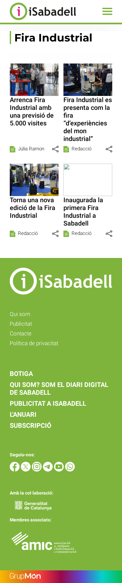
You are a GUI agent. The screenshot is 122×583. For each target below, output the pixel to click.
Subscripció (30, 425)
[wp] (70, 469)
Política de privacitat (34, 343)
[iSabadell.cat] (38, 21)
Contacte (21, 333)
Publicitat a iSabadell (48, 403)
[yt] (59, 469)
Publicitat (21, 324)
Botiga (21, 374)
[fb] (15, 469)
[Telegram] (48, 469)
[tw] (26, 469)
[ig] (37, 469)
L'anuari (23, 414)
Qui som (20, 314)
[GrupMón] (61, 576)
